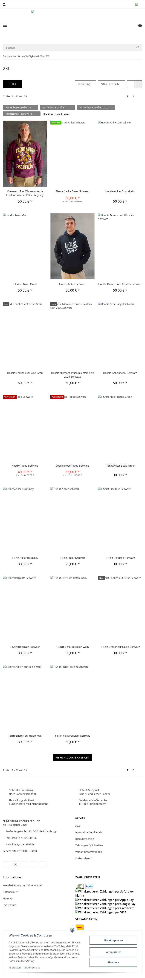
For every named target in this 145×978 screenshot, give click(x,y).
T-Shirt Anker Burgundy (24, 557)
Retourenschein (84, 838)
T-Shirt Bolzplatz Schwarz (25, 646)
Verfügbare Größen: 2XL (94, 107)
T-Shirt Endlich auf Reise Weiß (24, 735)
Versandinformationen (88, 851)
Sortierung (84, 84)
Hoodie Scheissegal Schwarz (120, 372)
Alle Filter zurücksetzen (56, 114)
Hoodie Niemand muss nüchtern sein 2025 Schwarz (72, 374)
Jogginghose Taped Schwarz (72, 465)
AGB (77, 825)
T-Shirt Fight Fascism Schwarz (72, 735)
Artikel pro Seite (110, 84)
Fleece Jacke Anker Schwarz (72, 191)
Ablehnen (113, 962)
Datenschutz (32, 967)
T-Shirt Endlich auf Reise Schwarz (120, 646)
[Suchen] (138, 47)
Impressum (15, 967)
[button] (138, 4)
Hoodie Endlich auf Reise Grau (25, 372)
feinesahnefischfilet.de (88, 832)
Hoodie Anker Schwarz (72, 284)
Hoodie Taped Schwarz (24, 465)
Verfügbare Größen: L (56, 107)
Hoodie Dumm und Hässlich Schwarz (120, 284)
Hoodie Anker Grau (25, 284)
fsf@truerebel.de (24, 844)
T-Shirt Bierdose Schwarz (120, 557)
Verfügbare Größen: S (18, 107)
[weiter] (139, 96)
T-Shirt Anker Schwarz (72, 557)
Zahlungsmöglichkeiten (89, 845)
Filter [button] (12, 84)
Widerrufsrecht (84, 858)
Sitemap (8, 898)
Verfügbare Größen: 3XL (19, 113)
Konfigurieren (113, 951)
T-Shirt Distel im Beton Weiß (72, 646)
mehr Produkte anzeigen (72, 757)
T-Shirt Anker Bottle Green (120, 465)
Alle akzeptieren (113, 940)
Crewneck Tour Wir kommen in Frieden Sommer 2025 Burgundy (25, 193)
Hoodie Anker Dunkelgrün (120, 191)
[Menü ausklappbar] (5, 25)
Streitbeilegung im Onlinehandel (22, 885)
